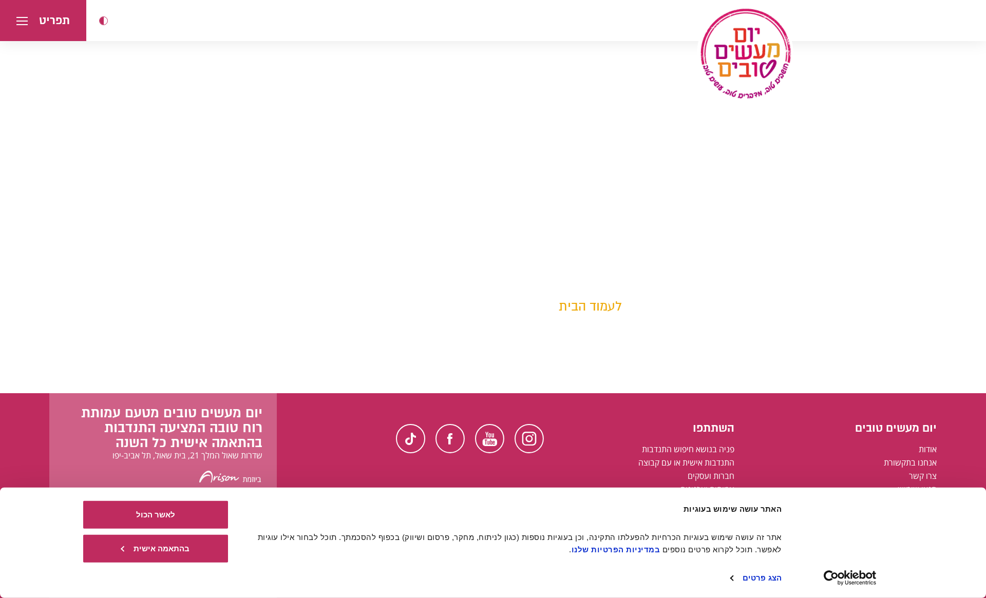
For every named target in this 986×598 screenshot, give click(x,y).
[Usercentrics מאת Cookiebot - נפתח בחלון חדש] (850, 578)
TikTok (410, 438)
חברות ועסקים (711, 475)
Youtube (489, 438)
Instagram (529, 438)
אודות (928, 449)
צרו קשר (923, 475)
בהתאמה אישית (161, 548)
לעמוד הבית (590, 306)
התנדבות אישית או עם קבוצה (686, 462)
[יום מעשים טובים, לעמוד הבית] (745, 53)
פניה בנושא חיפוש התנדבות (688, 449)
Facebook (450, 438)
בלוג (631, 263)
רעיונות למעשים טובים (596, 248)
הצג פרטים (762, 577)
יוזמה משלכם (614, 279)
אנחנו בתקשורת (910, 462)
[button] (103, 20)
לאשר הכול (155, 514)
